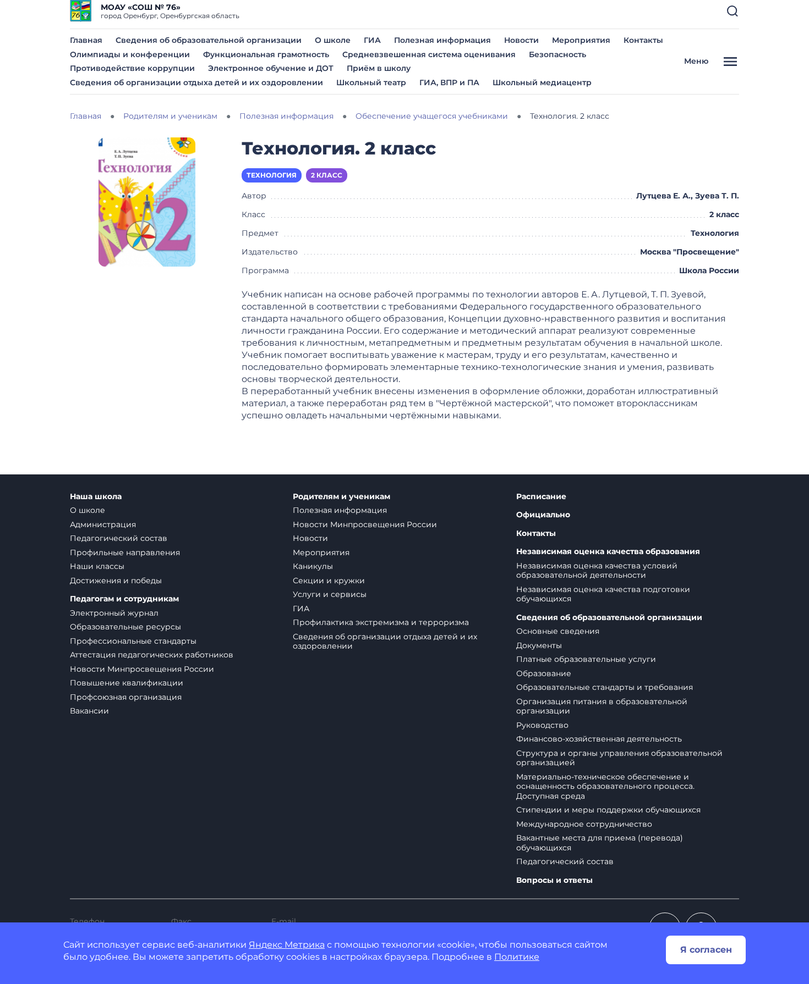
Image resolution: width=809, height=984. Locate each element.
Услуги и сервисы (330, 594)
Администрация (103, 524)
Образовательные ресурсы (125, 627)
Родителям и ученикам (341, 496)
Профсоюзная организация (126, 697)
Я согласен (706, 949)
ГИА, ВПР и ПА (449, 82)
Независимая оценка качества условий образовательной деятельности (596, 571)
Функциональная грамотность (266, 54)
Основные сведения (557, 631)
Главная (86, 40)
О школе (333, 40)
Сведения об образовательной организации (209, 40)
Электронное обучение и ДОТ (271, 68)
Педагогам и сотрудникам (124, 599)
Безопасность (557, 54)
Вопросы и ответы (554, 880)
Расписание (541, 496)
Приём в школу (379, 68)
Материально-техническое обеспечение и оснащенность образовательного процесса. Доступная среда (605, 786)
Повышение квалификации (126, 683)
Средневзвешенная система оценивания (429, 54)
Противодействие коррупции (132, 68)
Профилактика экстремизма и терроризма (381, 622)
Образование (543, 673)
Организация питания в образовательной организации (601, 706)
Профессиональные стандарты (133, 641)
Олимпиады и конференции (130, 54)
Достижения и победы (116, 580)
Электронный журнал (114, 613)
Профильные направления (125, 552)
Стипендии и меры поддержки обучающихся (608, 810)
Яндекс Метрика (287, 944)
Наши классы (97, 566)
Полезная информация (442, 40)
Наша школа (96, 496)
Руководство (542, 725)
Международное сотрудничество (584, 824)
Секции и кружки (329, 580)
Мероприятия (581, 40)
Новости (521, 40)
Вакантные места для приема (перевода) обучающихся (599, 843)
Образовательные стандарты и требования (604, 687)
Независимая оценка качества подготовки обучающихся (603, 594)
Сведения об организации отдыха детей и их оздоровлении (196, 82)
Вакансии (89, 711)
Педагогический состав (118, 538)
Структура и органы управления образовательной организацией (619, 758)
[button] (732, 11)
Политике (516, 957)
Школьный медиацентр (542, 82)
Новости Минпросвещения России (142, 669)
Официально (543, 514)
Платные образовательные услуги (586, 659)
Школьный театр (371, 82)
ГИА (372, 40)
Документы (539, 645)
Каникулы (313, 566)
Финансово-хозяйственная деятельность (599, 739)
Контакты (643, 40)
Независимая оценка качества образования (608, 551)
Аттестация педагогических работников (151, 655)
